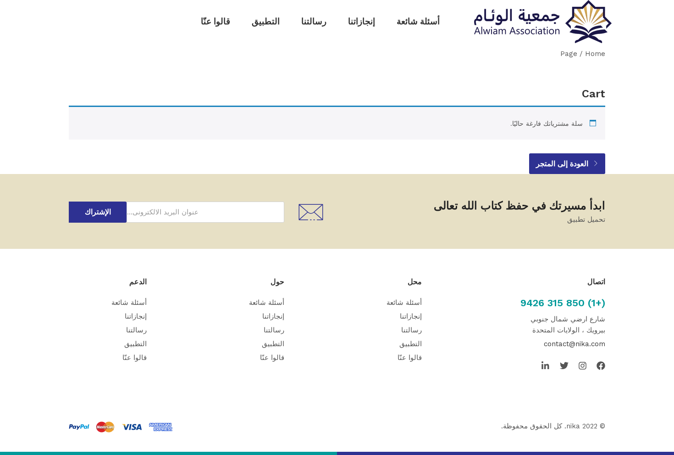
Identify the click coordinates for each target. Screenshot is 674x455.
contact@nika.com (574, 344)
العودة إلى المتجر (563, 163)
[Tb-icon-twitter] (564, 365)
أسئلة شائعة (418, 21)
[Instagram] (582, 365)
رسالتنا (313, 21)
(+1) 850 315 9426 (562, 303)
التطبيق (266, 21)
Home (595, 54)
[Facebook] (601, 365)
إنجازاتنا (361, 21)
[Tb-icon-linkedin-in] (545, 365)
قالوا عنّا (215, 21)
